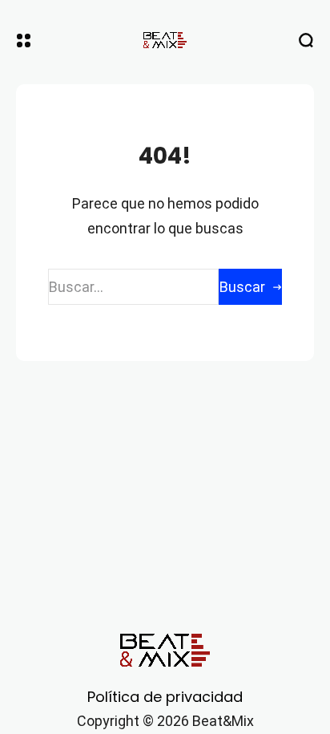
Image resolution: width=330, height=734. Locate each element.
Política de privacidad (165, 697)
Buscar (242, 286)
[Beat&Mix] (165, 40)
